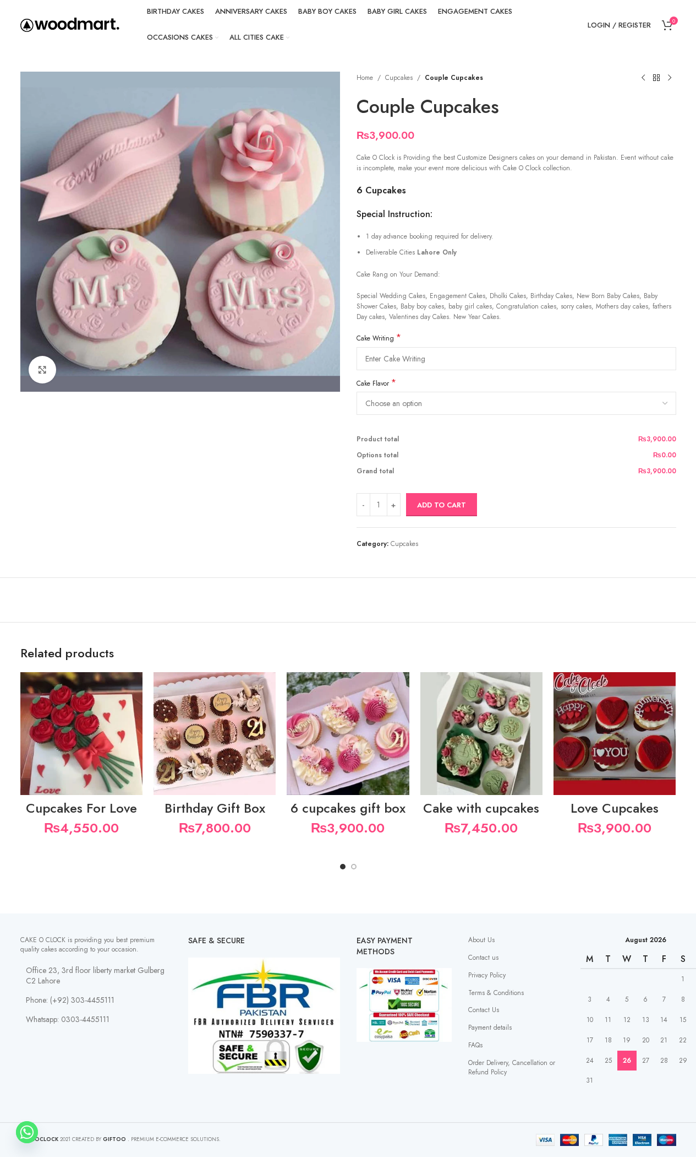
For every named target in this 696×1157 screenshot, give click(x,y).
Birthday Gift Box (215, 808)
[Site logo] (69, 24)
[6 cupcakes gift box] (348, 733)
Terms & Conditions (496, 993)
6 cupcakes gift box (348, 808)
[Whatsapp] (27, 1132)
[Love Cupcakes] (614, 733)
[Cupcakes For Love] (81, 733)
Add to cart (441, 505)
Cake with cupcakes (481, 808)
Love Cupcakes (615, 808)
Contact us (483, 958)
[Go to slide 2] (354, 866)
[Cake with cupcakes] (481, 733)
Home (365, 78)
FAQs (475, 1045)
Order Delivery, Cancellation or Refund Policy (511, 1067)
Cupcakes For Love (81, 808)
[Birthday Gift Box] (215, 733)
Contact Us (483, 1010)
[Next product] (669, 78)
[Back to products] (656, 78)
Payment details (490, 1027)
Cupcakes (399, 78)
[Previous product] (643, 78)
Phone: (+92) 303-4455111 (70, 999)
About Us (481, 940)
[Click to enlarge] (42, 369)
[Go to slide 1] (343, 866)
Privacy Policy (487, 975)
